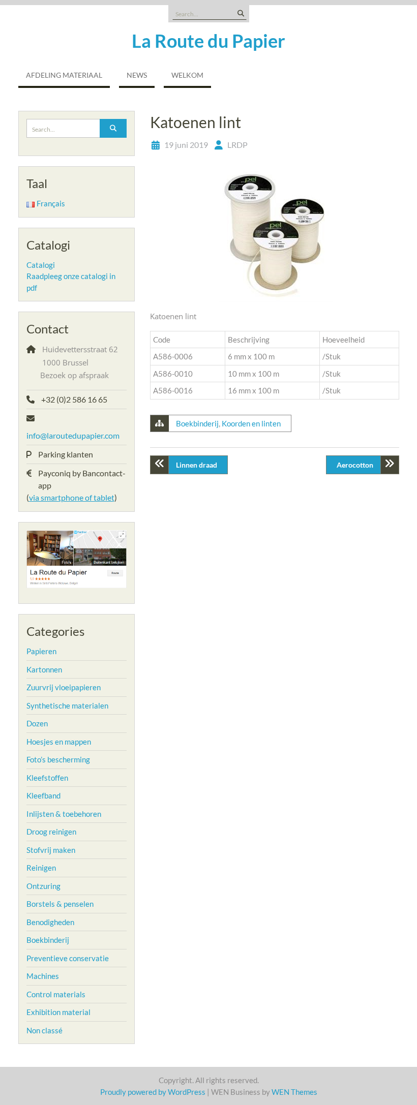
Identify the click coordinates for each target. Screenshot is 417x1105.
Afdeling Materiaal (64, 75)
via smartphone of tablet (71, 497)
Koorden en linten (251, 423)
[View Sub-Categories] (63, 650)
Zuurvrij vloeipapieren (63, 687)
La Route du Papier (208, 40)
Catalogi (40, 264)
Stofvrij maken (50, 849)
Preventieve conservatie (67, 958)
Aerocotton (355, 465)
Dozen (37, 723)
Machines (42, 975)
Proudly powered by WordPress (152, 1091)
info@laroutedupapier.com (73, 435)
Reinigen (41, 867)
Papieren (41, 651)
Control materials (55, 994)
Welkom (187, 75)
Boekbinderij (197, 423)
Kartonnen (44, 669)
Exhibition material (58, 1012)
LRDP (237, 144)
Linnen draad (196, 465)
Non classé (44, 1030)
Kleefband (43, 795)
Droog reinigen (51, 831)
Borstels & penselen (60, 903)
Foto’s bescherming (58, 759)
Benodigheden (50, 922)
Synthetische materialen (67, 705)
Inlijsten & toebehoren (63, 813)
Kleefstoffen (47, 777)
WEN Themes (294, 1091)
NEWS (137, 75)
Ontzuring (43, 886)
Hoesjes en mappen (58, 741)
